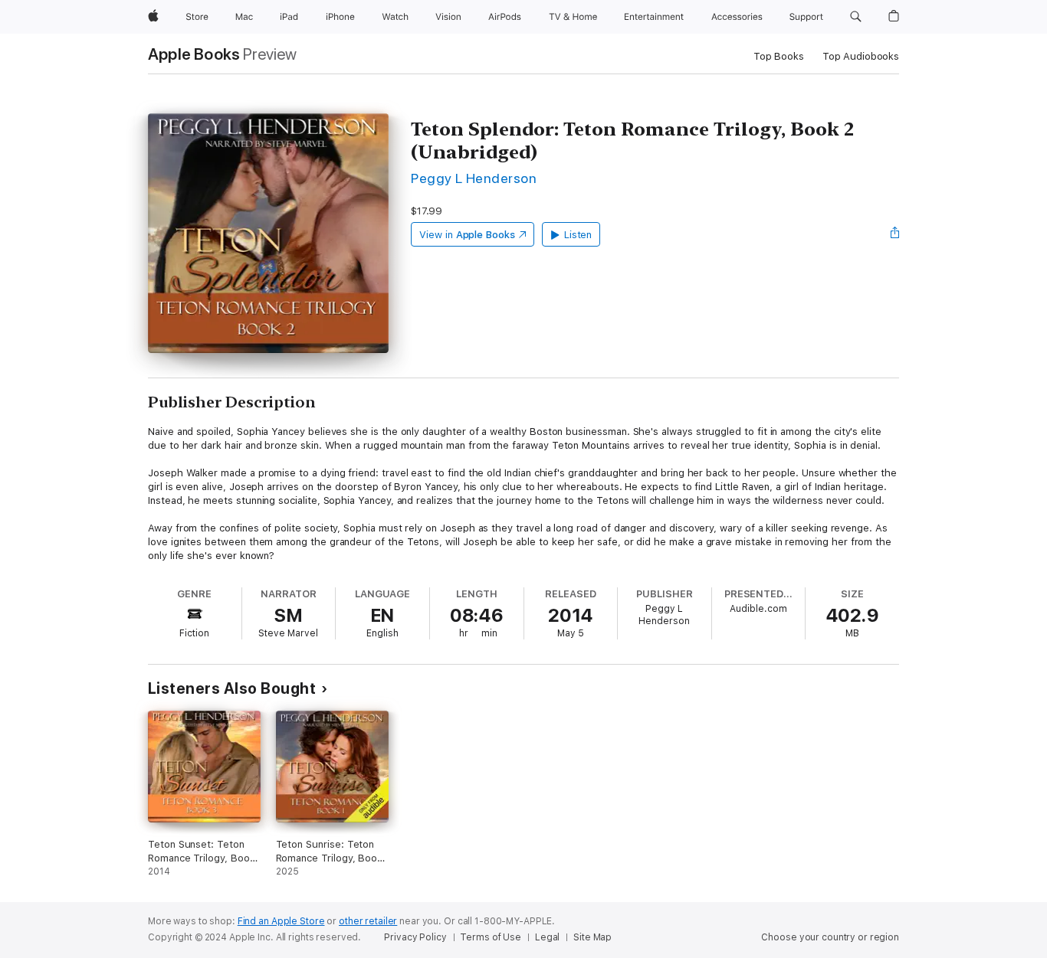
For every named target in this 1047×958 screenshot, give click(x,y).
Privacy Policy (415, 937)
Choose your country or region (830, 937)
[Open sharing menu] (895, 234)
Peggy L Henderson (474, 178)
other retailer (368, 921)
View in (467, 234)
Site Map (592, 937)
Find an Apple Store (281, 921)
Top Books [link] (778, 56)
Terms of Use (490, 937)
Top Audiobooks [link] (860, 56)
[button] (856, 17)
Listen (578, 234)
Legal (547, 937)
